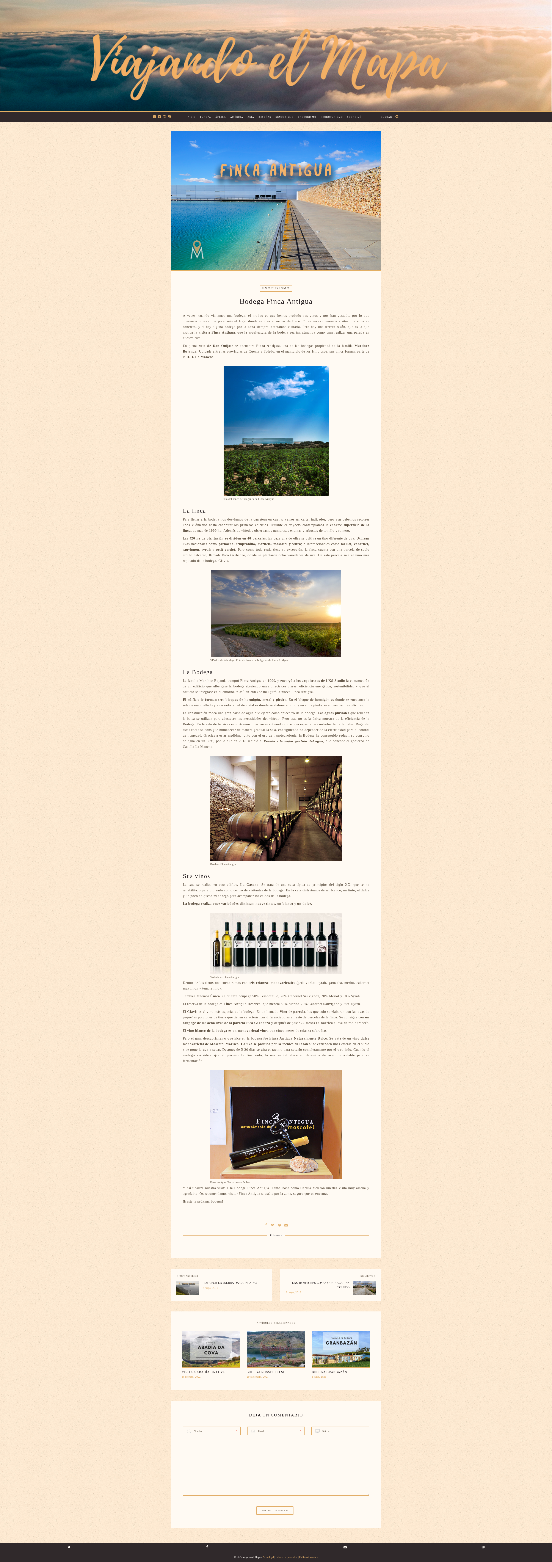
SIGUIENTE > (368, 1276)
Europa (205, 117)
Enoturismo (307, 117)
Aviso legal (268, 1557)
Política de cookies (308, 1557)
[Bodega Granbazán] (341, 1350)
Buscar (386, 117)
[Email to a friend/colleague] (286, 1224)
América (236, 117)
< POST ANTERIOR (187, 1276)
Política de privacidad (286, 1557)
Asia (251, 117)
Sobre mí (354, 117)
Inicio (191, 117)
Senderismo (285, 117)
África (220, 117)
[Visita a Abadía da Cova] (211, 1350)
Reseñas (265, 117)
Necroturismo (332, 117)
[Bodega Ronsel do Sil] (276, 1350)
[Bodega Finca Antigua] (272, 1224)
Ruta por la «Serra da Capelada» (230, 1282)
